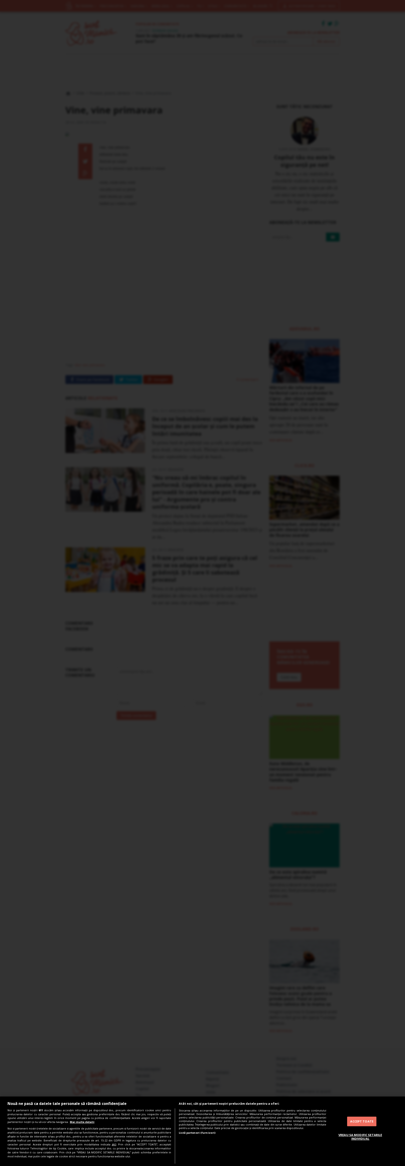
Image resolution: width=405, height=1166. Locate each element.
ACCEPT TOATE (361, 1121)
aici (114, 1144)
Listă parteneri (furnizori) (197, 1132)
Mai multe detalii (82, 1122)
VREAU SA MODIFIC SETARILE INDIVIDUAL (360, 1137)
